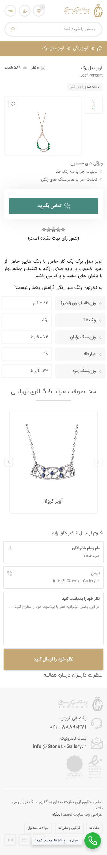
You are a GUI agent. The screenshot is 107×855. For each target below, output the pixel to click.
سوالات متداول (38, 828)
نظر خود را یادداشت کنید (81, 599)
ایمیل (95, 573)
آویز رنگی (80, 49)
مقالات (94, 828)
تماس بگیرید (49, 206)
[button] (8, 462)
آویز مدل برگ (53, 49)
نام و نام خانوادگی (86, 548)
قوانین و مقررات (69, 828)
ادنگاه (57, 815)
